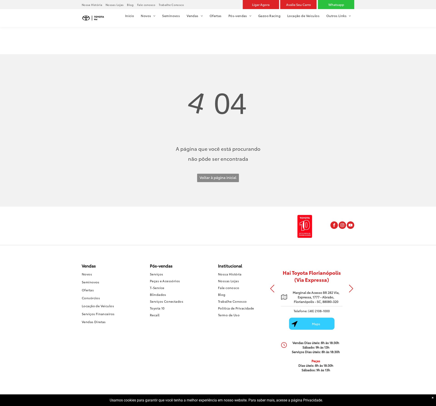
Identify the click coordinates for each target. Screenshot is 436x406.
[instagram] (342, 225)
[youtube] (350, 225)
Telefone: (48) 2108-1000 (312, 311)
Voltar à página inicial (218, 177)
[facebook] (334, 225)
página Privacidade (306, 400)
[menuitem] (94, 5)
